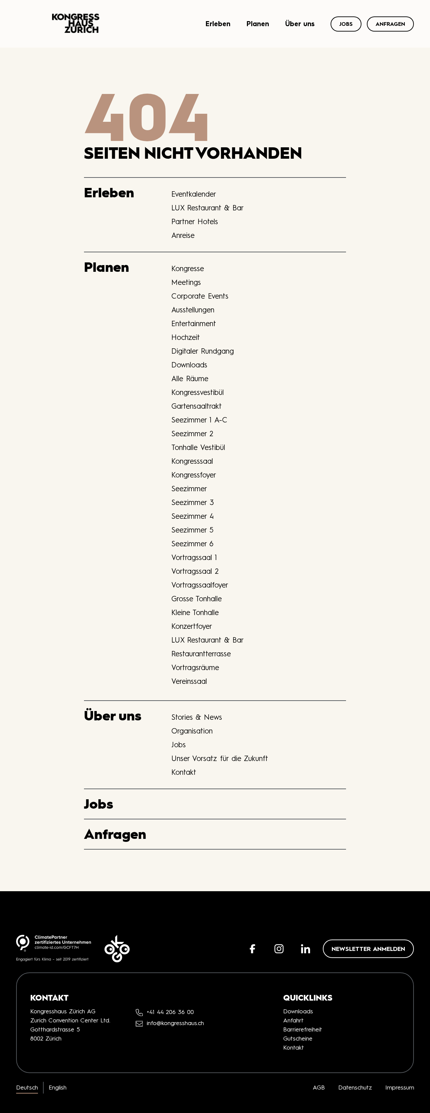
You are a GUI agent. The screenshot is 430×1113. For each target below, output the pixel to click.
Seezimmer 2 (192, 433)
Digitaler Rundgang (202, 351)
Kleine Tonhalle (195, 612)
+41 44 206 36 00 (170, 1012)
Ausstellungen (192, 309)
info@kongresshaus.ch (175, 1023)
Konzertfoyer (191, 626)
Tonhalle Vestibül (198, 447)
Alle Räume (189, 378)
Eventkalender (193, 194)
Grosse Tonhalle (196, 598)
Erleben (218, 23)
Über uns (299, 23)
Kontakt (183, 772)
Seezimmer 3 (192, 502)
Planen (258, 23)
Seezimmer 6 (192, 543)
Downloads (189, 364)
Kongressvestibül (197, 392)
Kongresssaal (192, 461)
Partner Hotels (194, 221)
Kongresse (187, 268)
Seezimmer (189, 488)
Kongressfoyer (193, 474)
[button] (252, 948)
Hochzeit (185, 337)
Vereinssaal (189, 681)
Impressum (399, 1087)
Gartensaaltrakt (196, 406)
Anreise (183, 235)
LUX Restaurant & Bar (207, 207)
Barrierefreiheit (302, 1029)
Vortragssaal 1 (194, 557)
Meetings (186, 282)
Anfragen (390, 24)
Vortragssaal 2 (195, 571)
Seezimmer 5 (192, 530)
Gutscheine (297, 1038)
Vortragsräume (195, 667)
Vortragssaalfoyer (199, 585)
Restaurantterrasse (201, 653)
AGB (319, 1087)
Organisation (192, 731)
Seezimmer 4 (192, 516)
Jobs (346, 24)
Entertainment (193, 323)
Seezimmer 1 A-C (199, 419)
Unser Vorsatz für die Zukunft (219, 758)
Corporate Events (199, 296)
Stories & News (196, 717)
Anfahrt (293, 1020)
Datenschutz (355, 1087)
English (58, 1087)
